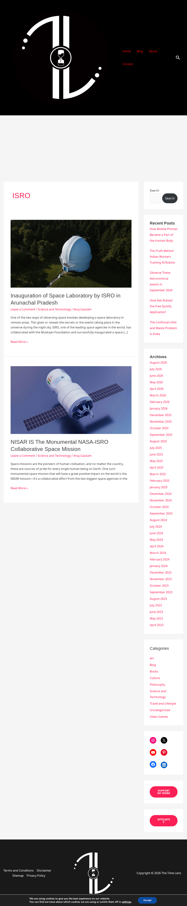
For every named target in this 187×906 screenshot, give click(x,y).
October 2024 (159, 507)
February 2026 (159, 402)
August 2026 (158, 363)
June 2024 (156, 533)
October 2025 (159, 428)
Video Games (159, 717)
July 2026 (156, 369)
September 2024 (161, 513)
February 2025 (159, 481)
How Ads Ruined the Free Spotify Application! (161, 306)
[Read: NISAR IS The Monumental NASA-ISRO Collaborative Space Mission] (71, 400)
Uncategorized (160, 710)
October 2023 (159, 586)
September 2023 (161, 592)
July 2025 (156, 448)
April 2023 (156, 625)
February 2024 (159, 559)
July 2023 (156, 605)
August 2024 (158, 520)
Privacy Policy (36, 876)
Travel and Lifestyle (163, 704)
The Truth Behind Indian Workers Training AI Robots (162, 256)
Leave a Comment (23, 309)
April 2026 (156, 389)
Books (154, 671)
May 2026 (156, 382)
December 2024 (160, 494)
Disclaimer (44, 870)
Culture (155, 678)
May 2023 (156, 618)
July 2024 (156, 527)
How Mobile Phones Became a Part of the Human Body (164, 235)
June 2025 (156, 454)
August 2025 (158, 441)
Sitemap (18, 876)
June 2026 (156, 376)
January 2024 (158, 566)
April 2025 (156, 467)
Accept (147, 900)
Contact (128, 64)
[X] (164, 740)
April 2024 (156, 546)
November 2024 (161, 500)
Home (127, 51)
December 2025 (160, 415)
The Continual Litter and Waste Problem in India (163, 328)
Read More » (19, 341)
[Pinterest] (164, 752)
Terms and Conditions (18, 870)
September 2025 (161, 435)
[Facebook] (153, 764)
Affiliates (163, 821)
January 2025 (158, 487)
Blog (140, 51)
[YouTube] (153, 752)
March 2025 (158, 474)
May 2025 (156, 461)
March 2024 (158, 553)
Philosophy (157, 685)
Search (154, 190)
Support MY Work (163, 792)
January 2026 (158, 408)
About (153, 51)
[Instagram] (153, 740)
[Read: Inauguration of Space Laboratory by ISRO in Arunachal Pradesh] (71, 254)
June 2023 (156, 612)
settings (126, 902)
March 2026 (158, 395)
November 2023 (161, 579)
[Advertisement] (93, 142)
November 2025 (161, 422)
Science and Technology (54, 309)
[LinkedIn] (164, 765)
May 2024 (156, 540)
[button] (178, 57)
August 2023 (158, 599)
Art (152, 658)
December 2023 (160, 572)
